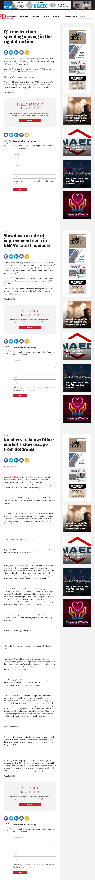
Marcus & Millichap (12, 477)
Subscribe (57, 17)
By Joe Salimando (11, 466)
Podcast (35, 17)
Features (24, 17)
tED (13, 92)
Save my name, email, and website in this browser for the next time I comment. (34, 182)
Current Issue (71, 17)
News (14, 17)
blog (38, 487)
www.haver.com (32, 77)
